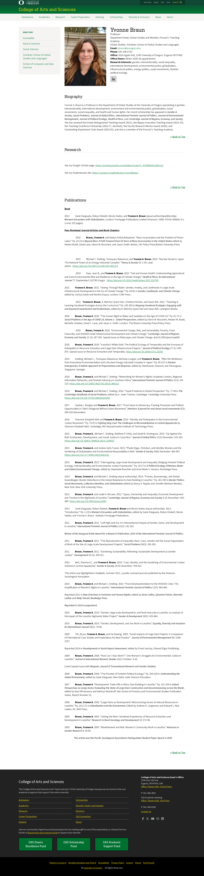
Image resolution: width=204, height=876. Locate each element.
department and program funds (42, 832)
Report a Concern (58, 862)
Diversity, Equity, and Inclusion (90, 805)
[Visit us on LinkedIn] (162, 819)
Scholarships (116, 17)
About (170, 17)
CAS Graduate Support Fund (111, 844)
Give (168, 2)
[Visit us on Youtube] (152, 819)
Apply (156, 2)
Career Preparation (80, 17)
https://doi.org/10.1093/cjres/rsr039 (87, 501)
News (158, 17)
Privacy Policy (117, 862)
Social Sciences (31, 49)
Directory (28, 32)
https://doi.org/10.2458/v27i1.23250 (144, 351)
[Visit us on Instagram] (157, 819)
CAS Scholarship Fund (73, 844)
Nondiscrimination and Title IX (82, 862)
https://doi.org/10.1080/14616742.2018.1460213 (94, 383)
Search (175, 2)
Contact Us (146, 811)
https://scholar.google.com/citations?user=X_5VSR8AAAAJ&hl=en (129, 165)
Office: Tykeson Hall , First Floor (155, 800)
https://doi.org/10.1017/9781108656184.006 (87, 398)
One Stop (147, 2)
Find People (148, 862)
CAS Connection (83, 816)
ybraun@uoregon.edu (129, 48)
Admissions (27, 17)
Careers (129, 862)
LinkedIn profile (113, 79)
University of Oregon (92, 867)
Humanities (28, 38)
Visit (162, 2)
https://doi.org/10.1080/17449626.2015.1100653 (89, 441)
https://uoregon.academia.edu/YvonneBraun (115, 173)
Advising (99, 17)
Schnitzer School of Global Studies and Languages (37, 56)
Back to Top (178, 137)
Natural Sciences (31, 43)
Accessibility (103, 862)
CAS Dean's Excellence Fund (36, 844)
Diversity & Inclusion (139, 17)
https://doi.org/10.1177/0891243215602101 (87, 455)
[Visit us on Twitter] (147, 819)
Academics (44, 17)
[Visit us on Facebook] (143, 819)
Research (60, 17)
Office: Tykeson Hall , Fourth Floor (156, 786)
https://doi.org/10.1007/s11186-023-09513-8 (95, 266)
